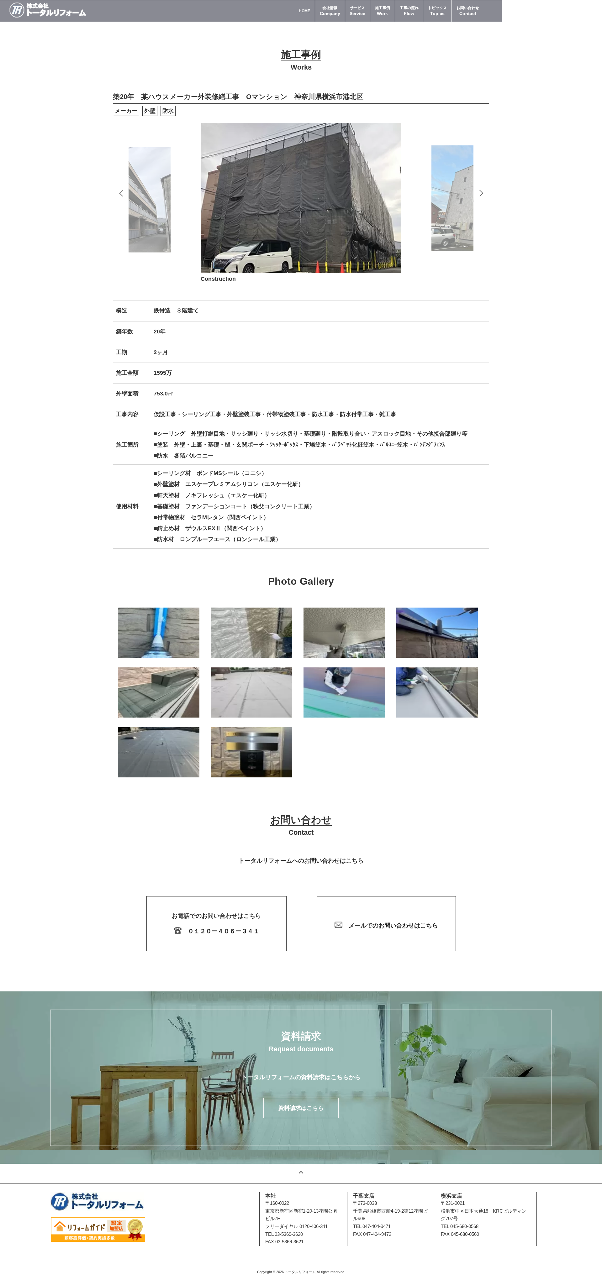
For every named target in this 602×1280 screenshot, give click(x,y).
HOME (304, 11)
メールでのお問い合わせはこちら (393, 925)
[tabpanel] (301, 198)
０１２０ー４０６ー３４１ (223, 931)
